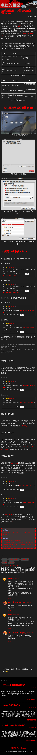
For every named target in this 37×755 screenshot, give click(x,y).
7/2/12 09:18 (18, 578)
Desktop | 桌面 (14, 559)
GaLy (10, 615)
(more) (24, 426)
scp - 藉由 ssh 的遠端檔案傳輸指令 (13, 725)
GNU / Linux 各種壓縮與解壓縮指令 (13, 685)
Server (4, 563)
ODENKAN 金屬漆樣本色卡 (10, 705)
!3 (12, 522)
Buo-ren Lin (9, 514)
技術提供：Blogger (19, 748)
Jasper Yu (14, 463)
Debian (4, 559)
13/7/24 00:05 (30, 632)
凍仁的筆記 (12, 3)
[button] (35, 11)
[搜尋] (35, 3)
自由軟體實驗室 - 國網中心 (12, 540)
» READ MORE (31, 700)
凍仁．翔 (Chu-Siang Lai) (17, 602)
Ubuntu (11, 563)
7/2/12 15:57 (30, 602)
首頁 (19, 26)
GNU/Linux (24, 559)
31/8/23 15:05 (15, 614)
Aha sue (11, 578)
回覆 (9, 598)
